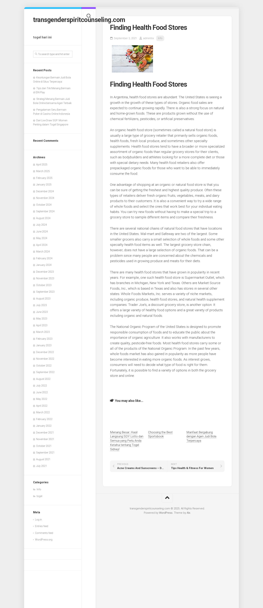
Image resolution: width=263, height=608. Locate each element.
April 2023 (41, 325)
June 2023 (42, 312)
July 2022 (41, 385)
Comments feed (44, 533)
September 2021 (45, 452)
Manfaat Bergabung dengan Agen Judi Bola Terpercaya (201, 436)
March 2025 (43, 171)
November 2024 (45, 198)
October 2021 (44, 446)
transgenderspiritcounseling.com (52, 20)
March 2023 (43, 332)
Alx (188, 512)
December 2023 (45, 271)
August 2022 (43, 379)
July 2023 (41, 305)
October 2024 (44, 204)
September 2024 (45, 211)
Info (39, 489)
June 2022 (42, 392)
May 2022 (41, 399)
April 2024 (41, 245)
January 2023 (44, 345)
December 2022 (45, 352)
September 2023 (45, 291)
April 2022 (41, 405)
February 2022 (44, 419)
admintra (148, 38)
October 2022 (44, 365)
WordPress (165, 512)
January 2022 (44, 425)
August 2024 (43, 218)
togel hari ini (42, 37)
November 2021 (45, 439)
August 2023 (43, 298)
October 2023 (44, 285)
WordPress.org (43, 539)
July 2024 (41, 224)
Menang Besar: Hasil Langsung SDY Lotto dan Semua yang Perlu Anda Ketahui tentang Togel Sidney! (126, 440)
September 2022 (45, 372)
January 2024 (44, 265)
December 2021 (45, 432)
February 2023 (44, 338)
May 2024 (41, 238)
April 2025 (41, 164)
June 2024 (42, 231)
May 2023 (41, 318)
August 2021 (43, 459)
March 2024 (43, 251)
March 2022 (43, 412)
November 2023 (45, 278)
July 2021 (41, 466)
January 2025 (44, 184)
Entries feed (41, 526)
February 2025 (44, 178)
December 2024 (45, 191)
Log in (38, 519)
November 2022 (45, 358)
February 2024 (44, 258)
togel (39, 496)
